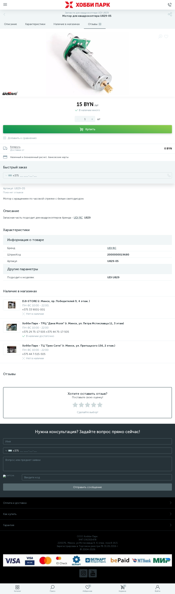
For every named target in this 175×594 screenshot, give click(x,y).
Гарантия (8, 525)
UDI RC (78, 217)
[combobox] (11, 175)
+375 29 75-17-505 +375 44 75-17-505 (45, 331)
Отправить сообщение (87, 487)
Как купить (10, 514)
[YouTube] (93, 573)
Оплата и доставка (14, 502)
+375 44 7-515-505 (33, 354)
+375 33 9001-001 (33, 309)
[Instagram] (83, 573)
